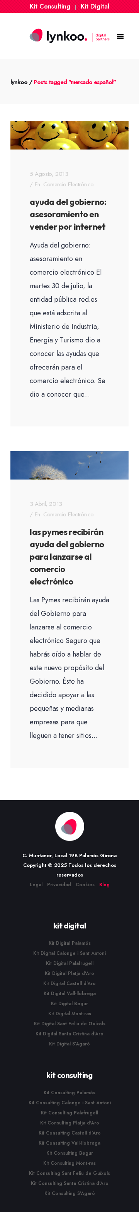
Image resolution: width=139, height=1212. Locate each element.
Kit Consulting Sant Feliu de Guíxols (69, 1173)
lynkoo (18, 82)
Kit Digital (95, 6)
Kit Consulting (50, 6)
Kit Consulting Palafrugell (69, 1112)
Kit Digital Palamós (70, 943)
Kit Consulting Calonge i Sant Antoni (70, 1102)
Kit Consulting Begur (69, 1153)
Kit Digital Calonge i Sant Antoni (69, 953)
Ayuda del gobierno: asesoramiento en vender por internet (68, 214)
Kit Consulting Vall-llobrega (69, 1143)
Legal (36, 884)
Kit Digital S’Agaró (69, 1043)
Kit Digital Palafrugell (69, 963)
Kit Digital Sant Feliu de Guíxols (69, 1023)
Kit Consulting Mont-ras (69, 1163)
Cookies (85, 884)
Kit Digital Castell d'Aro (69, 983)
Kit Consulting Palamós (69, 1092)
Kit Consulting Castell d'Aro (70, 1132)
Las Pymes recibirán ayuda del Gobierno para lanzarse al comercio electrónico (67, 556)
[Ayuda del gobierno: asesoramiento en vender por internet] (69, 135)
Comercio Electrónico (68, 184)
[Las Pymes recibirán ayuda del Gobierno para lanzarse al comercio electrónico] (69, 465)
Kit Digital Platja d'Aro (69, 973)
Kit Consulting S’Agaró (69, 1193)
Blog (104, 884)
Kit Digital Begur (69, 1003)
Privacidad (59, 884)
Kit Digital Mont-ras (69, 1013)
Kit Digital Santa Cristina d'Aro (69, 1033)
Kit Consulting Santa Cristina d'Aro (69, 1183)
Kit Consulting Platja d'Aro (69, 1122)
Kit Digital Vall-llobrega (70, 993)
